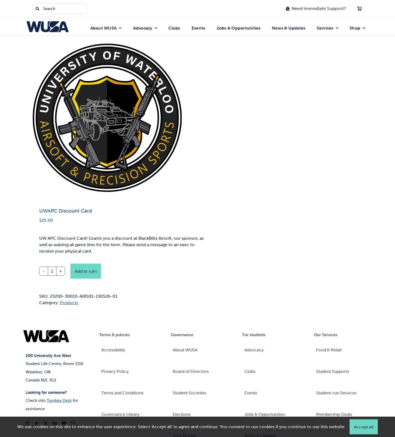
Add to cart (86, 271)
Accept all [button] (364, 426)
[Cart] (359, 8)
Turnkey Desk (59, 400)
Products (69, 302)
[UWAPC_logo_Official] (108, 117)
